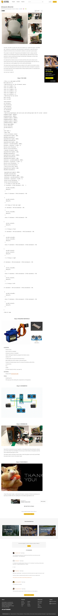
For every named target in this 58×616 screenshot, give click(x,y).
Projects (13, 1)
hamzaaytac (17, 560)
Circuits (13, 8)
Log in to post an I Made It (29, 514)
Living (28, 603)
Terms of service (13, 613)
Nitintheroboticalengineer (6, 8)
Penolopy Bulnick (18, 588)
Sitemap (39, 605)
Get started (40, 603)
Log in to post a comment (29, 594)
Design (22, 604)
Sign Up (54, 1)
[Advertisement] (51, 68)
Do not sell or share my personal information (38, 613)
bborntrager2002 (18, 582)
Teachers (22, 1)
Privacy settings (27, 613)
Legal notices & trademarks (51, 613)
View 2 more (37, 342)
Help (38, 604)
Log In (50, 1)
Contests (18, 1)
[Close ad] (57, 56)
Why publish (40, 601)
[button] (42, 11)
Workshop (23, 603)
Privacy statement (20, 613)
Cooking (28, 601)
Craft (22, 605)
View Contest (43, 501)
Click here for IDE (14, 373)
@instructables (53, 601)
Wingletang (17, 570)
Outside (28, 604)
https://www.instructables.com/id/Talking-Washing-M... (22, 577)
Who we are (40, 607)
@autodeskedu (53, 603)
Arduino (17, 8)
